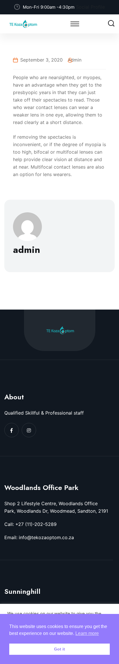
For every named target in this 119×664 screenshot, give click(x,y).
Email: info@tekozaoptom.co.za (39, 537)
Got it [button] (59, 649)
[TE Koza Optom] (23, 23)
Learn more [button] (87, 633)
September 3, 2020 (41, 60)
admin (74, 60)
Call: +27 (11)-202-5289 (30, 524)
